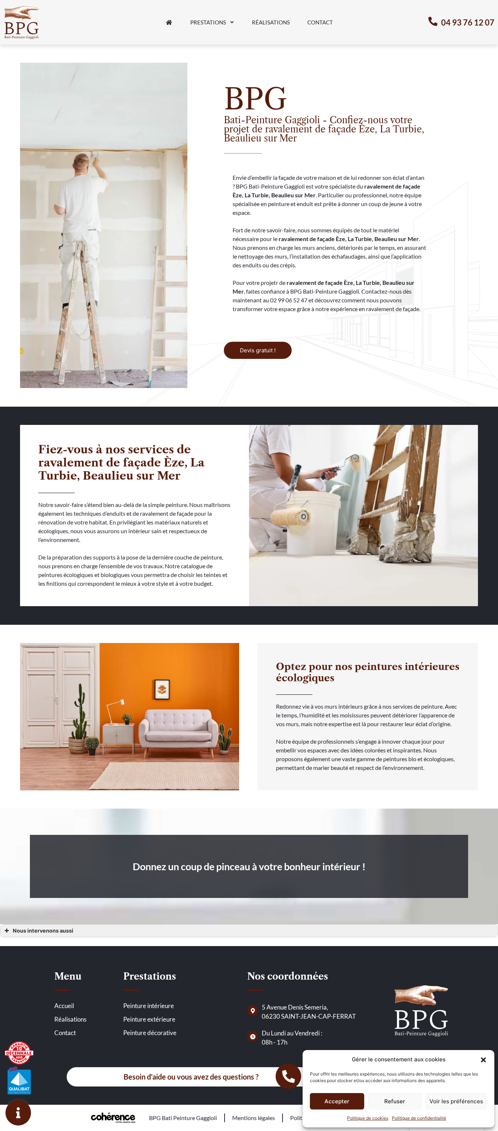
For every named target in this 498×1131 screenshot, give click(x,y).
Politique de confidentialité (419, 1118)
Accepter (336, 1101)
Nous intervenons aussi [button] (43, 930)
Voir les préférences (456, 1101)
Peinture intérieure (148, 1006)
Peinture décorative (149, 1033)
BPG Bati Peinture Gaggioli (183, 1117)
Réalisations (271, 22)
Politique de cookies (367, 1118)
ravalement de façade (307, 238)
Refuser (394, 1101)
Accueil (64, 1006)
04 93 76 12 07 (467, 22)
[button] (483, 1059)
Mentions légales (253, 1117)
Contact (320, 22)
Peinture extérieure (149, 1019)
